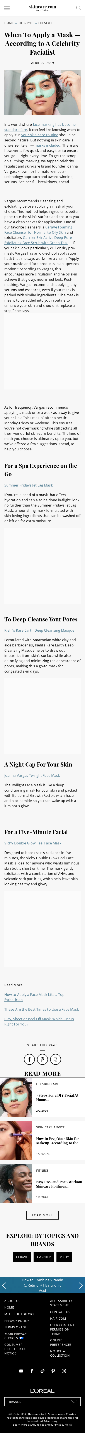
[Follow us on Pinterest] (53, 1371)
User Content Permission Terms (62, 1329)
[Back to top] (74, 1423)
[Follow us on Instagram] (64, 1371)
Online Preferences (61, 1342)
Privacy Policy (16, 1321)
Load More (42, 1215)
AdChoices (37, 1424)
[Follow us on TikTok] (42, 1371)
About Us (12, 1301)
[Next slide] (81, 1285)
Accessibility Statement (61, 1303)
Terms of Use (15, 1327)
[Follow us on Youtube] (21, 1371)
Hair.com (58, 1318)
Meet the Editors (19, 1314)
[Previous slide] (4, 1285)
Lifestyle (26, 23)
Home (9, 23)
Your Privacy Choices (15, 1336)
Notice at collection (60, 1353)
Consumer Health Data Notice (15, 1348)
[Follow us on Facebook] (32, 1371)
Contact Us (60, 1312)
